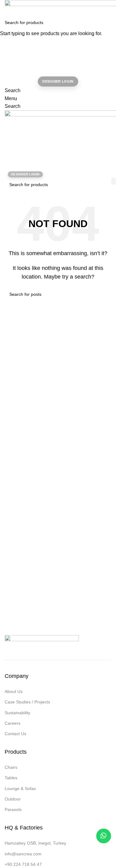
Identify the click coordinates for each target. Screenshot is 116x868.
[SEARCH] (109, 22)
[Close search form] (7, 7)
